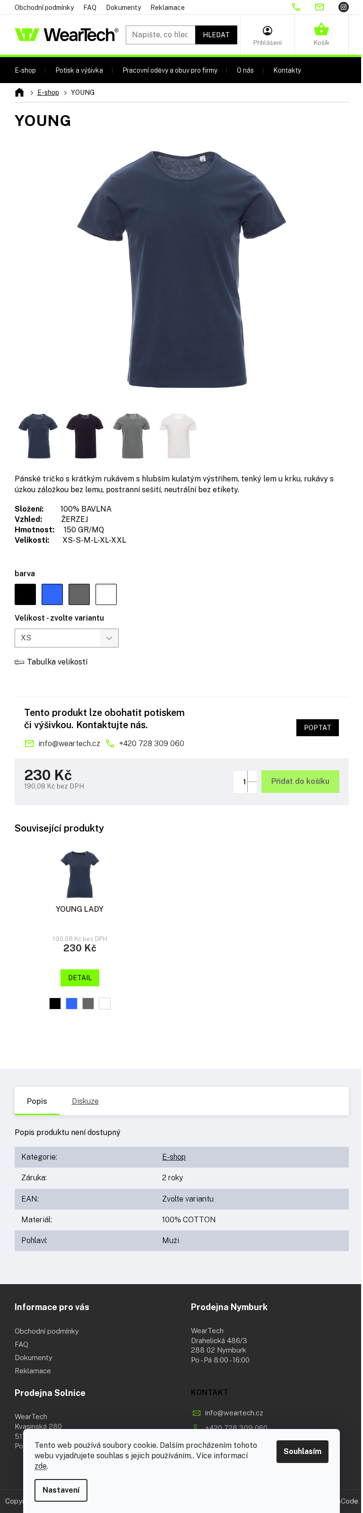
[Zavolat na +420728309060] (302, 7)
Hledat (216, 35)
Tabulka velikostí (57, 661)
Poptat (317, 727)
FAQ (89, 7)
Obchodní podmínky (44, 7)
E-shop (174, 1156)
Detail (80, 978)
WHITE (105, 1003)
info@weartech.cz (69, 743)
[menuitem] (25, 70)
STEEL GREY (88, 1003)
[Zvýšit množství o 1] (252, 776)
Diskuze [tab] (85, 1101)
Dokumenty (123, 7)
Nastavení (61, 1490)
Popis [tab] (37, 1101)
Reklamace (167, 7)
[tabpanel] (80, 939)
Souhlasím (302, 1451)
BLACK (55, 1003)
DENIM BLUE (72, 1003)
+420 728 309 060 (151, 743)
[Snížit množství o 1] (252, 787)
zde (41, 1466)
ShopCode (341, 1501)
